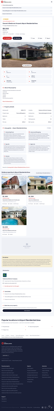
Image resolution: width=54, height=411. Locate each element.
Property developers (31, 370)
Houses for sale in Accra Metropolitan (10, 390)
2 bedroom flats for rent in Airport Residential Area (12, 383)
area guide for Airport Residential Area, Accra (18, 167)
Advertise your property (47, 368)
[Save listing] (25, 178)
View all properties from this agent (11, 286)
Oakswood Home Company (10, 278)
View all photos (27, 65)
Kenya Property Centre (17, 360)
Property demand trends (32, 372)
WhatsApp (18, 38)
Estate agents (30, 368)
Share (40, 38)
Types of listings (45, 370)
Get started (27, 310)
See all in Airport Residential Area (43, 172)
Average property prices (32, 375)
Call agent (8, 38)
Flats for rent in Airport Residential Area (10, 379)
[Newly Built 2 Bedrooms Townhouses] (14, 190)
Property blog (30, 379)
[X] (45, 407)
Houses (12, 335)
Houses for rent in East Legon (8, 368)
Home (3, 335)
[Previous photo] (4, 54)
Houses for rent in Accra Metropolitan (10, 386)
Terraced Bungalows (20, 335)
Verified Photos (45, 375)
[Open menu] (51, 2)
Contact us (4, 401)
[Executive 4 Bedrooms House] (14, 221)
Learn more (5, 355)
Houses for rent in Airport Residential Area (10, 377)
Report (48, 38)
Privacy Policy (23, 407)
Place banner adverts (46, 377)
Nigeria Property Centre (6, 360)
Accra (27, 335)
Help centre (4, 398)
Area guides (29, 381)
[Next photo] (50, 54)
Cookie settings (36, 407)
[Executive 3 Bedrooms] (40, 190)
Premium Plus (45, 372)
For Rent (7, 335)
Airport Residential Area (34, 335)
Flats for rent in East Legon (7, 370)
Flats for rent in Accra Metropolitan (9, 388)
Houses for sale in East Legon (8, 372)
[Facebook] (42, 407)
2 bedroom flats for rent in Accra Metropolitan (11, 392)
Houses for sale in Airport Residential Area (10, 381)
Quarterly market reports (32, 377)
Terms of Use (29, 407)
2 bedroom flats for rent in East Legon (10, 375)
